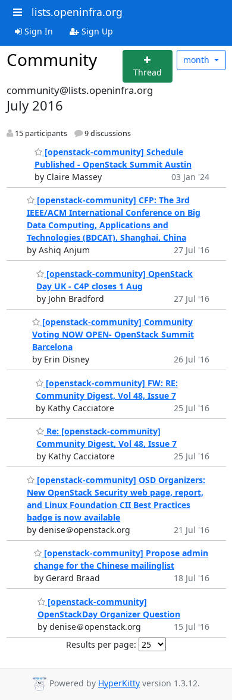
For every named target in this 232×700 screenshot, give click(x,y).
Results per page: (101, 644)
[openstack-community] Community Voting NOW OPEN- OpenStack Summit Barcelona (113, 334)
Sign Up (96, 31)
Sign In (37, 31)
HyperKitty (119, 683)
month (197, 59)
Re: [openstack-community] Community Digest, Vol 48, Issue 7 (106, 437)
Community (52, 59)
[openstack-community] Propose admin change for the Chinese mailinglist (121, 559)
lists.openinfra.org (77, 12)
